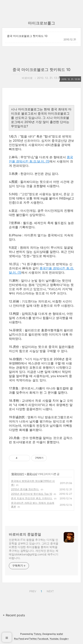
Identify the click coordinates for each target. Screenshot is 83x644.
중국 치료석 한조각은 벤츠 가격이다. (32, 498)
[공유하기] (21, 458)
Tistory (37, 633)
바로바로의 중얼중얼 (25, 534)
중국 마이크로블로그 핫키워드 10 (27, 35)
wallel (60, 633)
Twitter (32, 638)
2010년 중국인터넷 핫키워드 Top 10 (31, 493)
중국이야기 (17, 474)
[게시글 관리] (25, 458)
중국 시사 (32, 474)
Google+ (64, 638)
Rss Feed (19, 638)
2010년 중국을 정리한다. (25, 489)
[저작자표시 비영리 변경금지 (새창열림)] (52, 458)
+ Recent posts (14, 615)
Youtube (54, 638)
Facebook (43, 638)
